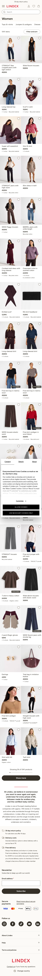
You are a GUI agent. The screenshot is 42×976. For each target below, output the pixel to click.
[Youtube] (29, 923)
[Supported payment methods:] (21, 909)
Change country (23, 971)
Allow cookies (21, 507)
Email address (8, 879)
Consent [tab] (8, 462)
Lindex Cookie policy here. (27, 493)
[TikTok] (21, 923)
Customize (20, 501)
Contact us (11, 967)
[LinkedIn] (37, 923)
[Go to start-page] (12, 6)
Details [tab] (21, 462)
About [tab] (34, 462)
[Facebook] (12, 923)
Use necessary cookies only (21, 513)
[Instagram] (4, 923)
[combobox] (21, 12)
